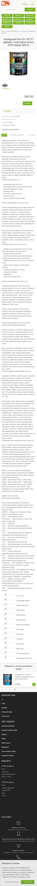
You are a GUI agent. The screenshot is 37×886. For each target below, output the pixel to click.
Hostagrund (24, 31)
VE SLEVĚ (7, 15)
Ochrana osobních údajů (9, 730)
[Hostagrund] (6, 86)
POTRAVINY (30, 23)
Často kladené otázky (8, 751)
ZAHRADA (18, 23)
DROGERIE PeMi (8, 695)
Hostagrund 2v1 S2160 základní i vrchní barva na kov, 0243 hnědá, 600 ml (24, 677)
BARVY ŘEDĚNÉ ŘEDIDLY (13, 31)
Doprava (4, 734)
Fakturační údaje (6, 712)
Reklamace (5, 747)
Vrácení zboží (5, 743)
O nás (3, 703)
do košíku (27, 103)
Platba (3, 739)
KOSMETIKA (30, 15)
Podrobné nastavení (11, 882)
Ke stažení (31, 135)
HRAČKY (30, 19)
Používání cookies (7, 756)
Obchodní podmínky (8, 726)
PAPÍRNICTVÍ (18, 19)
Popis (4, 135)
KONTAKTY (6, 761)
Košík (32, 4)
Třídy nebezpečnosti (17, 135)
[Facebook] (2, 699)
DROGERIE (18, 15)
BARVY (7, 26)
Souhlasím (27, 882)
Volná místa (5, 716)
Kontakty (4, 708)
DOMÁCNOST (7, 23)
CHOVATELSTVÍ (7, 19)
